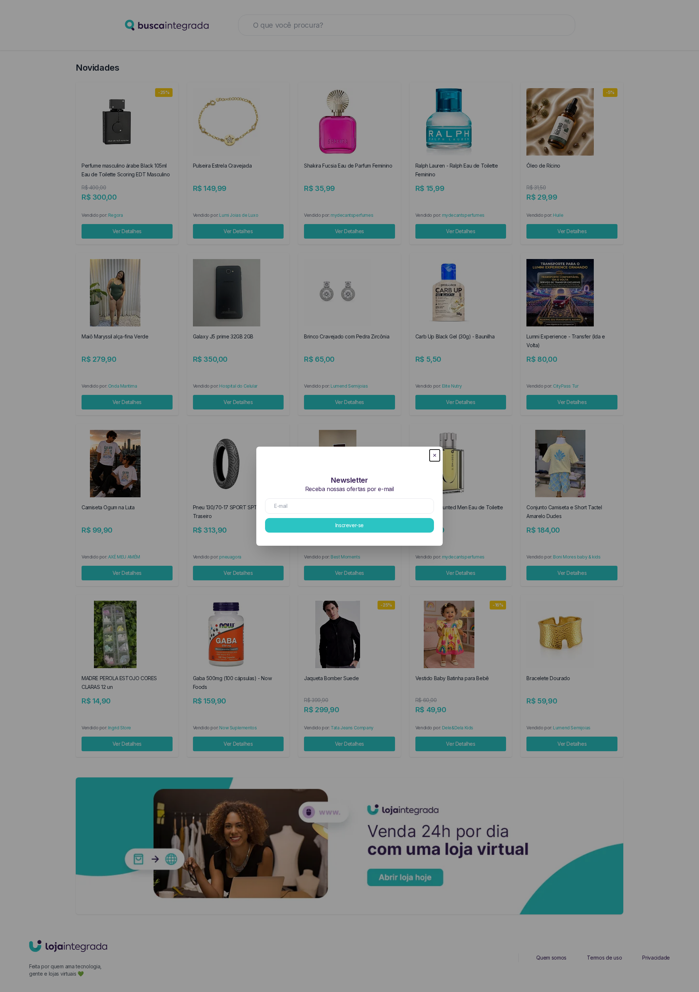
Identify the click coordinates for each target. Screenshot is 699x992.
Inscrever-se (349, 525)
